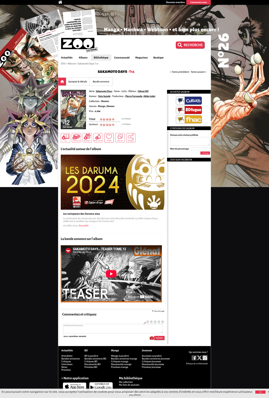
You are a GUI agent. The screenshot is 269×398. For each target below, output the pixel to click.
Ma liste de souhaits (129, 384)
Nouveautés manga (121, 364)
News (64, 367)
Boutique (158, 57)
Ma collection (126, 382)
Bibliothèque (101, 57)
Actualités (67, 57)
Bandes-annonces (70, 358)
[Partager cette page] (131, 137)
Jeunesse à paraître (152, 355)
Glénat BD (143, 91)
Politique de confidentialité (197, 364)
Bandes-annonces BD (95, 358)
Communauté (122, 57)
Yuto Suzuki (104, 96)
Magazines (141, 57)
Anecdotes (66, 355)
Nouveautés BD (92, 364)
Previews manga (119, 367)
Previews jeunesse (151, 367)
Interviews (66, 364)
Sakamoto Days (112, 72)
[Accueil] (61, 2)
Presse (92, 119)
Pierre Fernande (133, 96)
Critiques (66, 361)
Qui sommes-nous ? (198, 352)
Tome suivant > (198, 72)
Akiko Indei (149, 96)
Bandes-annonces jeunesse (156, 358)
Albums (83, 57)
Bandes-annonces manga (124, 358)
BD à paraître (91, 355)
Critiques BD (90, 361)
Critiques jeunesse (151, 361)
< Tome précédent (179, 72)
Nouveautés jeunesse (153, 364)
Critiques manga (119, 361)
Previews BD (90, 367)
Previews (66, 370)
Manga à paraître (120, 355)
